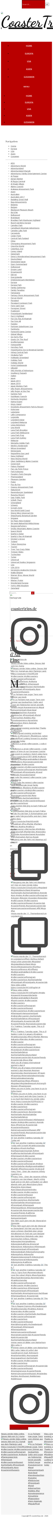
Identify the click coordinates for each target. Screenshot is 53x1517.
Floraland (15, 300)
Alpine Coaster (17, 186)
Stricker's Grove (18, 539)
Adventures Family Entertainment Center (29, 173)
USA (29, 61)
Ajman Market (17, 178)
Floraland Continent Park (21, 303)
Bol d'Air (14, 212)
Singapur (14, 518)
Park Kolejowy (17, 471)
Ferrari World (16, 298)
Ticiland (14, 541)
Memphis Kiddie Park (20, 443)
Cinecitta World (17, 246)
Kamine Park (16, 393)
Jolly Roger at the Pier (20, 391)
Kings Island (16, 404)
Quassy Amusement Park (22, 487)
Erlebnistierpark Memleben (23, 279)
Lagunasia (15, 412)
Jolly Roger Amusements (21, 388)
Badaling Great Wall (19, 199)
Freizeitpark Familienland (21, 313)
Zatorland (15, 588)
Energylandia (16, 277)
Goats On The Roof (19, 339)
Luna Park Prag (17, 435)
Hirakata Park (17, 355)
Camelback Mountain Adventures (25, 228)
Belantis (14, 204)
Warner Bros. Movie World (22, 575)
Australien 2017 (18, 197)
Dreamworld (16, 272)
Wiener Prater (17, 580)
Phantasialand (17, 476)
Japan (13, 378)
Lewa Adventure (18, 425)
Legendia (15, 417)
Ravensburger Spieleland (22, 492)
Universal (15, 559)
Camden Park (16, 225)
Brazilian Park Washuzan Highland (25, 220)
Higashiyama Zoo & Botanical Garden (27, 349)
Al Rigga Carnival (18, 181)
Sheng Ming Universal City (22, 513)
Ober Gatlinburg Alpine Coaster (24, 461)
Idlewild (14, 368)
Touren (14, 546)
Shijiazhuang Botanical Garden (24, 515)
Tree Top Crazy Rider (20, 549)
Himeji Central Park (19, 352)
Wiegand (14, 577)
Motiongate (16, 450)
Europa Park (16, 285)
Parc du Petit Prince (19, 469)
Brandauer (15, 217)
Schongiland (16, 502)
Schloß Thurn (16, 500)
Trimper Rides (17, 551)
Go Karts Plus (17, 336)
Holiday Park (16, 360)
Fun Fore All (16, 321)
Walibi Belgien (17, 572)
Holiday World (17, 362)
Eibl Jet (14, 274)
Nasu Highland (17, 456)
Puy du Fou (15, 484)
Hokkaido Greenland (20, 357)
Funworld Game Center (21, 331)
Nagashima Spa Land (20, 453)
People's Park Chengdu (21, 474)
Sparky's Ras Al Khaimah (21, 536)
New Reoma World (19, 458)
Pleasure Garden (18, 479)
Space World (16, 531)
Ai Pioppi (14, 176)
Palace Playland (17, 466)
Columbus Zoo (17, 248)
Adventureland (17, 168)
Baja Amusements (19, 202)
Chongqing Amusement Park (23, 243)
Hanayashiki (16, 344)
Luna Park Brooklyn (19, 430)
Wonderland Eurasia (19, 583)
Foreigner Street (18, 308)
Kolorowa (15, 409)
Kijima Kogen (16, 401)
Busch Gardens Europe (21, 222)
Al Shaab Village (17, 184)
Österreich (15, 463)
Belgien (14, 207)
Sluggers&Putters (19, 526)
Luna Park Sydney (18, 437)
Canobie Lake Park (19, 230)
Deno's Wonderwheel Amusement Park (28, 256)
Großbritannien (17, 342)
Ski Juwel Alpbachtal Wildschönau (25, 523)
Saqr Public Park (18, 497)
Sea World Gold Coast (20, 510)
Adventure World (18, 165)
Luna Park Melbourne (20, 432)
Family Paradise (18, 290)
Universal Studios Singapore (23, 562)
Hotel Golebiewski (19, 365)
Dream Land (16, 269)
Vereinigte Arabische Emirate (23, 570)
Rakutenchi (15, 489)
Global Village (16, 334)
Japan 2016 (16, 383)
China (13, 241)
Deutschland (16, 259)
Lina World (15, 427)
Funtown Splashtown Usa (22, 326)
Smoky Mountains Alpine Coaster (25, 528)
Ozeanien (29, 76)
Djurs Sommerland (19, 264)
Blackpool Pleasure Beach (22, 209)
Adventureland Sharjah (20, 171)
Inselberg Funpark (19, 373)
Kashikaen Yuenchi (19, 396)
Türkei (13, 557)
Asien (29, 69)
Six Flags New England (20, 520)
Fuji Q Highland (17, 316)
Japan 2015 (16, 380)
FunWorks (15, 329)
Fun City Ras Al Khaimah (21, 318)
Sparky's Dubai (17, 533)
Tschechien (16, 554)
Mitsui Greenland (18, 448)
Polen (13, 482)
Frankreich (15, 311)
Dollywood (15, 266)
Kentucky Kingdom (19, 399)
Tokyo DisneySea (18, 544)
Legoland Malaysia (19, 422)
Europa (29, 53)
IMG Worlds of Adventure (22, 370)
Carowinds (15, 233)
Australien (15, 194)
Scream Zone (16, 507)
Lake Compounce (18, 414)
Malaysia (14, 440)
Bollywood (15, 215)
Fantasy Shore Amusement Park (25, 295)
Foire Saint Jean (17, 305)
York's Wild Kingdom (20, 585)
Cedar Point (16, 235)
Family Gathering (18, 287)
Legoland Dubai (17, 419)
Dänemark (15, 254)
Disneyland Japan (18, 261)
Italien (13, 375)
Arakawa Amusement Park (22, 189)
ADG (13, 163)
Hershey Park (17, 347)
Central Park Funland (20, 238)
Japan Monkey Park (19, 386)
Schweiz (14, 505)
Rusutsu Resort (18, 494)
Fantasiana (15, 292)
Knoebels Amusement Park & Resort (27, 406)
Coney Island (16, 251)
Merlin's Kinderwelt (19, 445)
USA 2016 (15, 567)
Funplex (14, 323)
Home (29, 45)
